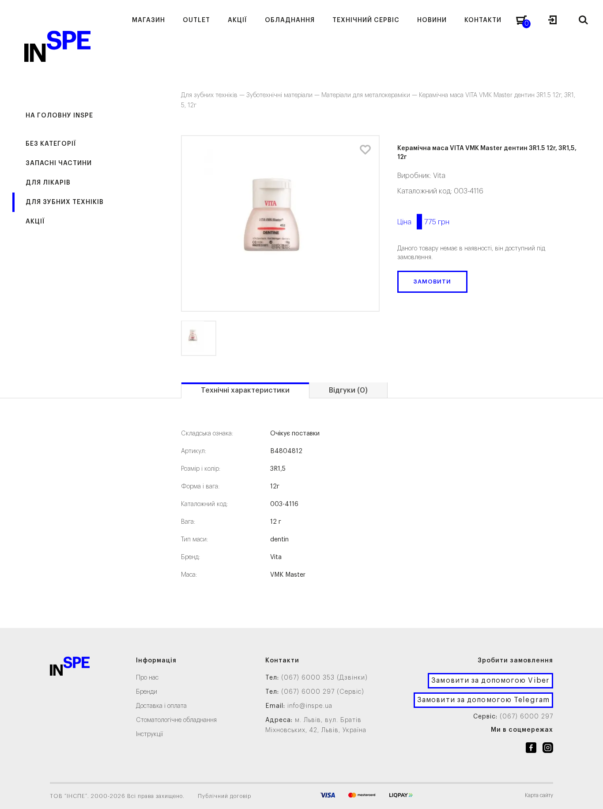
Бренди (146, 692)
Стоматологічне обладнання (176, 720)
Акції (35, 222)
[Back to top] (588, 794)
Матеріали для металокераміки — (370, 95)
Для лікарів (48, 183)
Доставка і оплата (161, 706)
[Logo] (70, 668)
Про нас (147, 678)
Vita (439, 175)
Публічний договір (224, 796)
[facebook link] (531, 749)
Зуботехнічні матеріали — (283, 95)
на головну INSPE (59, 116)
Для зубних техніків (65, 202)
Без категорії (51, 144)
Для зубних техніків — (213, 95)
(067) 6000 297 (526, 717)
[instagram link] (548, 749)
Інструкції (149, 734)
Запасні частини (59, 163)
